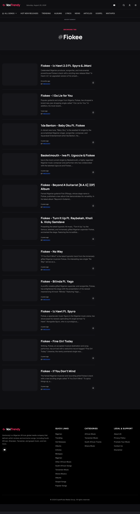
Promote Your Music (122, 442)
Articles (58, 450)
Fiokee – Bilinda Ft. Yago (57, 281)
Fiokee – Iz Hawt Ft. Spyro (58, 311)
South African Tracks (93, 442)
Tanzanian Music (62, 470)
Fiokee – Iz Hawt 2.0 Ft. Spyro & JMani (66, 66)
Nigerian (58, 434)
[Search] (123, 5)
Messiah (46, 84)
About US (117, 434)
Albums (58, 446)
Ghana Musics (61, 474)
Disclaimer (118, 450)
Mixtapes (59, 454)
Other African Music (63, 462)
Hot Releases (60, 442)
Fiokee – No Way (52, 251)
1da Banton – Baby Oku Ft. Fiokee (63, 125)
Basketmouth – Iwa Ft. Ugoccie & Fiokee (68, 155)
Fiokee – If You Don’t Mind (58, 371)
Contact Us (118, 446)
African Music (90, 434)
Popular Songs (61, 486)
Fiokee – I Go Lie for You (57, 95)
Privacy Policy (119, 438)
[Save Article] (93, 83)
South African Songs (63, 466)
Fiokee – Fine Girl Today (57, 341)
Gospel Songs (60, 482)
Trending (58, 438)
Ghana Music (90, 446)
